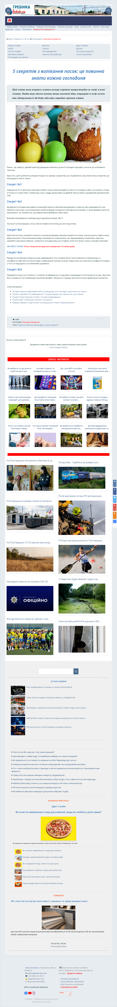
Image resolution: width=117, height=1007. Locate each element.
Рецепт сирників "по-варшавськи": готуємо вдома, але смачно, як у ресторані (48, 294)
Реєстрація (56, 347)
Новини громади (65, 26)
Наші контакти (32, 967)
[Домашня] (8, 21)
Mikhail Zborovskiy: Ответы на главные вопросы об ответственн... (56, 718)
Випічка (45, 45)
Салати (45, 48)
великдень (39, 325)
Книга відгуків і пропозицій (72, 981)
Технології (27, 29)
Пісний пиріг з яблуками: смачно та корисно (32, 299)
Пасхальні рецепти (85, 51)
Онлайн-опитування (70, 978)
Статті (25, 39)
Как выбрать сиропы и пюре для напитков (42, 870)
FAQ (62, 984)
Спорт (18, 29)
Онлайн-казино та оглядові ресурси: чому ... (45, 370)
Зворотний (33, 978)
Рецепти (21, 325)
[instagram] (33, 994)
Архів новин (12, 26)
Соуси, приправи (83, 54)
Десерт (79, 48)
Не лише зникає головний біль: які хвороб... (45, 427)
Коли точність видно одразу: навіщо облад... (97, 398)
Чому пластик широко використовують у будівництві (51, 697)
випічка (29, 325)
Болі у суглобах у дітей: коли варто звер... (19, 427)
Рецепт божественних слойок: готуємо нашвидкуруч (37, 297)
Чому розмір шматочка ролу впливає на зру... (43, 883)
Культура (105, 26)
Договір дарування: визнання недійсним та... (97, 427)
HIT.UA (62, 992)
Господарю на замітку (18, 57)
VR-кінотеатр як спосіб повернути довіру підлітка (49, 727)
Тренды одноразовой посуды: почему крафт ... (44, 857)
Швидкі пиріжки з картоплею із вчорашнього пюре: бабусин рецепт (44, 302)
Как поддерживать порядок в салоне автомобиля (49, 687)
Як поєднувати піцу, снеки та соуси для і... (41, 863)
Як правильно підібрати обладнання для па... (71, 427)
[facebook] (26, 994)
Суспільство (85, 26)
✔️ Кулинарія (36, 39)
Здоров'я (9, 29)
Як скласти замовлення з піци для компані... (42, 850)
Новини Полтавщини (46, 26)
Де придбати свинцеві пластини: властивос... (45, 398)
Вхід (64, 347)
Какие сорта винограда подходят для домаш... (19, 398)
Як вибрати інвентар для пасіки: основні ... (71, 398)
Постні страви (14, 51)
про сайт (41, 981)
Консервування (49, 51)
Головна (17, 39)
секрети (54, 325)
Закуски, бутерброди (51, 54)
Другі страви (82, 45)
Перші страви (14, 45)
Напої (10, 48)
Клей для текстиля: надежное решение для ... (97, 370)
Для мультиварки (16, 54)
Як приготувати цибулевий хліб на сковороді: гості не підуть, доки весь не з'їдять (50, 291)
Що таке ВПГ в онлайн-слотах (71, 370)
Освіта (96, 26)
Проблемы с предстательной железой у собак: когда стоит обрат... (57, 707)
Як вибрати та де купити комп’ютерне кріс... (19, 370)
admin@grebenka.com (37, 973)
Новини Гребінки (27, 26)
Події (76, 26)
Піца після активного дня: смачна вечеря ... (42, 876)
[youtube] (30, 994)
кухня (47, 325)
